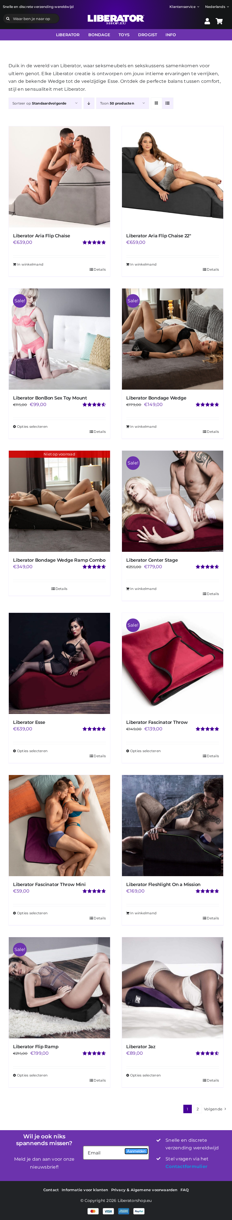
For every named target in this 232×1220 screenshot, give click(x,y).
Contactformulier (186, 1166)
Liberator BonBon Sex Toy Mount (50, 398)
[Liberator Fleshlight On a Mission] (172, 825)
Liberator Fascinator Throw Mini (49, 884)
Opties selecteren (32, 426)
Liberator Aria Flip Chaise (41, 235)
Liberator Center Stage (152, 560)
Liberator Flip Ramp (35, 1046)
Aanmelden (136, 1151)
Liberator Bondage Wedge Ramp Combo (59, 560)
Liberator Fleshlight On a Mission (163, 884)
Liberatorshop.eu (135, 1200)
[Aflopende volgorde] (88, 103)
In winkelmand (30, 264)
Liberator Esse (29, 722)
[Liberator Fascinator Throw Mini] (59, 825)
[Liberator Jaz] (172, 987)
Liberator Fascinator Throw (157, 722)
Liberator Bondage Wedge (156, 398)
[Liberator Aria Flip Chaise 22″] (172, 176)
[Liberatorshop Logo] (116, 16)
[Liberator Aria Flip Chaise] (59, 176)
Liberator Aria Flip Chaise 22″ (158, 235)
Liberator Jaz (141, 1046)
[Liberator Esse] (59, 663)
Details (100, 269)
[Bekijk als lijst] (167, 103)
